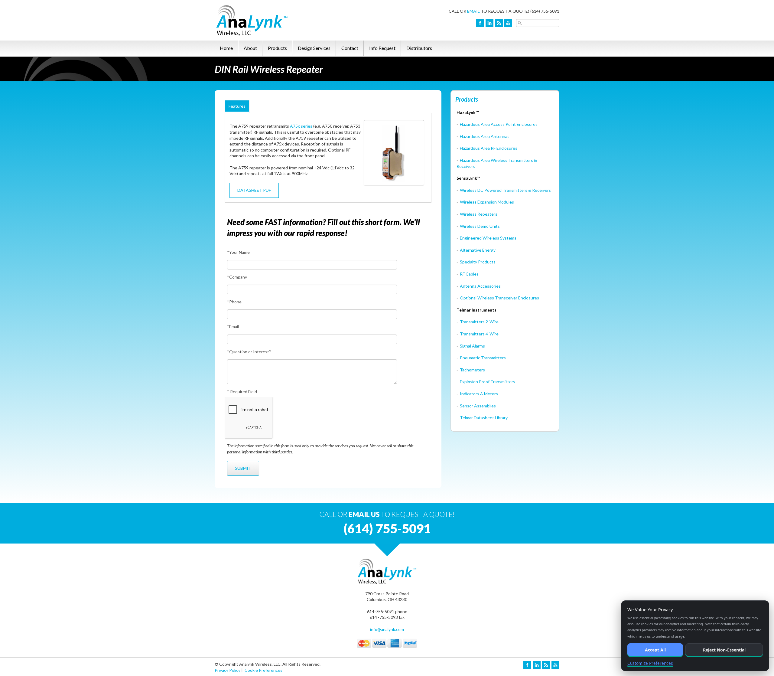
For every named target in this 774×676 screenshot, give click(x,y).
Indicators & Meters (479, 393)
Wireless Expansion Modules (487, 201)
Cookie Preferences (263, 670)
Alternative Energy (478, 250)
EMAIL (473, 11)
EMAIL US (364, 514)
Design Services (314, 48)
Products (277, 48)
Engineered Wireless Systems (488, 237)
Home (226, 48)
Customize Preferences (650, 663)
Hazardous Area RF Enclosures (488, 148)
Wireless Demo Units (480, 226)
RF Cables (469, 273)
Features (237, 106)
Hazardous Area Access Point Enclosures (499, 124)
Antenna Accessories (480, 286)
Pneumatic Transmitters (483, 357)
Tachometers (472, 369)
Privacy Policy (227, 670)
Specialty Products (478, 261)
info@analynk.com (387, 629)
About (250, 48)
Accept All (655, 650)
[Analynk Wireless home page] (267, 19)
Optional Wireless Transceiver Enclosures (499, 297)
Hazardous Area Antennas (484, 136)
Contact (349, 48)
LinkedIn (489, 23)
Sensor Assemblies (478, 405)
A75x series (301, 126)
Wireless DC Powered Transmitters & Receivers (505, 190)
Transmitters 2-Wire (479, 321)
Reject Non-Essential (724, 650)
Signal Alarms (472, 345)
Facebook (480, 23)
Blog (499, 23)
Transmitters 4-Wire (479, 333)
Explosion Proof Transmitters (487, 381)
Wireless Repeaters (478, 214)
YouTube (508, 23)
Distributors (419, 48)
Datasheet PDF (254, 190)
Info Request (382, 48)
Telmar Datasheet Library (484, 417)
